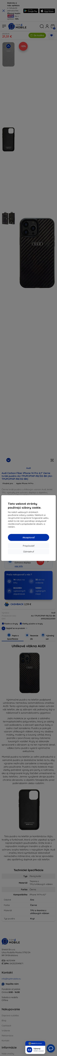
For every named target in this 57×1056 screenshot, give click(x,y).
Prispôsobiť (28, 545)
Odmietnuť (28, 551)
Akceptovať (29, 537)
